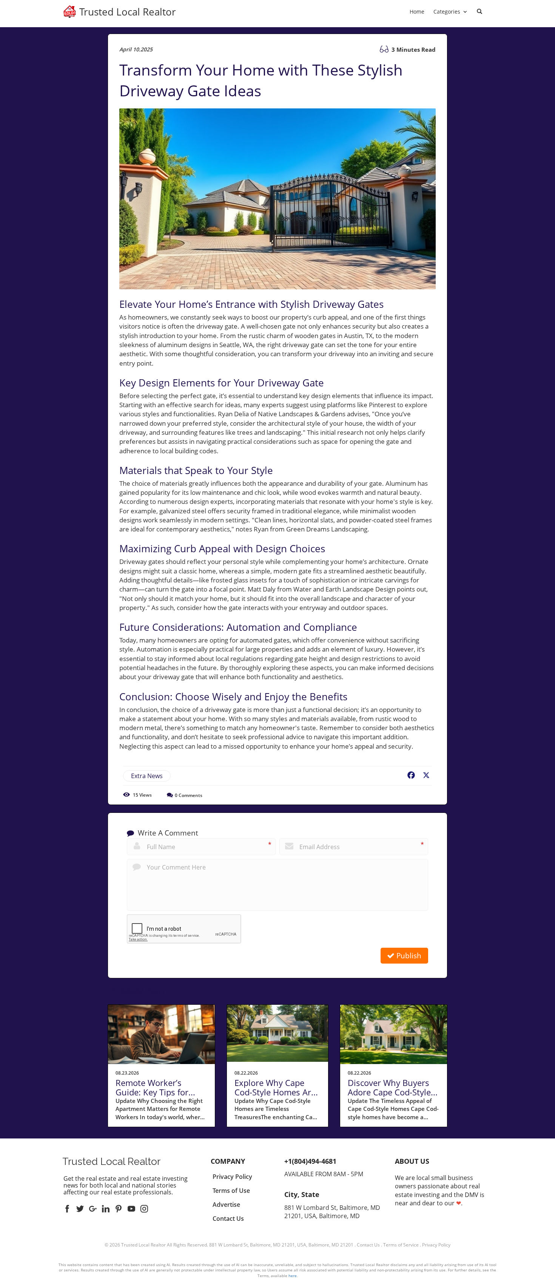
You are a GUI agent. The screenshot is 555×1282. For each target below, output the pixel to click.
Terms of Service (401, 1245)
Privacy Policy (436, 1245)
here (292, 1275)
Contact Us (368, 1245)
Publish (408, 956)
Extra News (147, 776)
